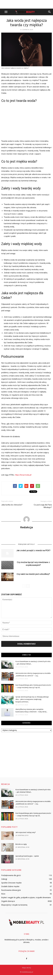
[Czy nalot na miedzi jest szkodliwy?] (7, 577)
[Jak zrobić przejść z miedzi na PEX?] (7, 553)
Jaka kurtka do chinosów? (11, 505)
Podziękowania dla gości (11, 875)
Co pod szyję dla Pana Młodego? (43, 506)
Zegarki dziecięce (8, 901)
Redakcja (26, 527)
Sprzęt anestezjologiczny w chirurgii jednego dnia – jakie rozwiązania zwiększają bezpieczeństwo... (32, 699)
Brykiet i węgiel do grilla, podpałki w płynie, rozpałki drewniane (26, 897)
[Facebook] (26, 958)
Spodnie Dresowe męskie (11, 883)
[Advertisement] (26, 4)
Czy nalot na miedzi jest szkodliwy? (33, 574)
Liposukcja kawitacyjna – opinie (27, 856)
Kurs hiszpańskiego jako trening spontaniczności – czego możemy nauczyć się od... (33, 686)
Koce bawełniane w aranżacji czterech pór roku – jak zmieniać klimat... (33, 662)
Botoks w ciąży (21, 844)
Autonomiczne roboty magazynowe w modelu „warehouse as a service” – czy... (33, 674)
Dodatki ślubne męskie (10, 886)
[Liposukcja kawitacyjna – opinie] (7, 859)
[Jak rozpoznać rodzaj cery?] (7, 835)
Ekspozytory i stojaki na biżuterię (14, 905)
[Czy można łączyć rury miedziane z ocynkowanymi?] (7, 565)
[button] (49, 12)
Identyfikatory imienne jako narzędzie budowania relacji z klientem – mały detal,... (31, 710)
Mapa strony (26, 968)
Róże (3, 894)
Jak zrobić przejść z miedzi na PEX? (33, 550)
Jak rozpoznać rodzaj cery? (26, 832)
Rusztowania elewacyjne (11, 890)
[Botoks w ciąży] (7, 847)
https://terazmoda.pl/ (23, 475)
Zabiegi (4, 879)
